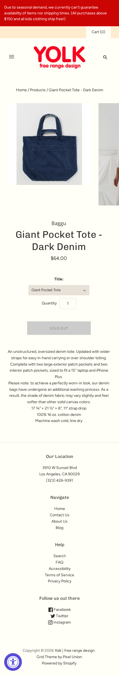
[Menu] (11, 57)
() (98, 32)
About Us (59, 521)
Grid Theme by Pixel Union (59, 657)
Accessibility (60, 568)
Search (59, 556)
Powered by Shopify (59, 663)
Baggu (58, 223)
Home (21, 90)
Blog (59, 527)
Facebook (62, 609)
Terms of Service (59, 575)
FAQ (59, 562)
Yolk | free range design (75, 650)
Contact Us (59, 515)
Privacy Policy (59, 581)
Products (38, 90)
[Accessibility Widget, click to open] (13, 662)
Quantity (49, 303)
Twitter (61, 616)
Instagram (62, 622)
